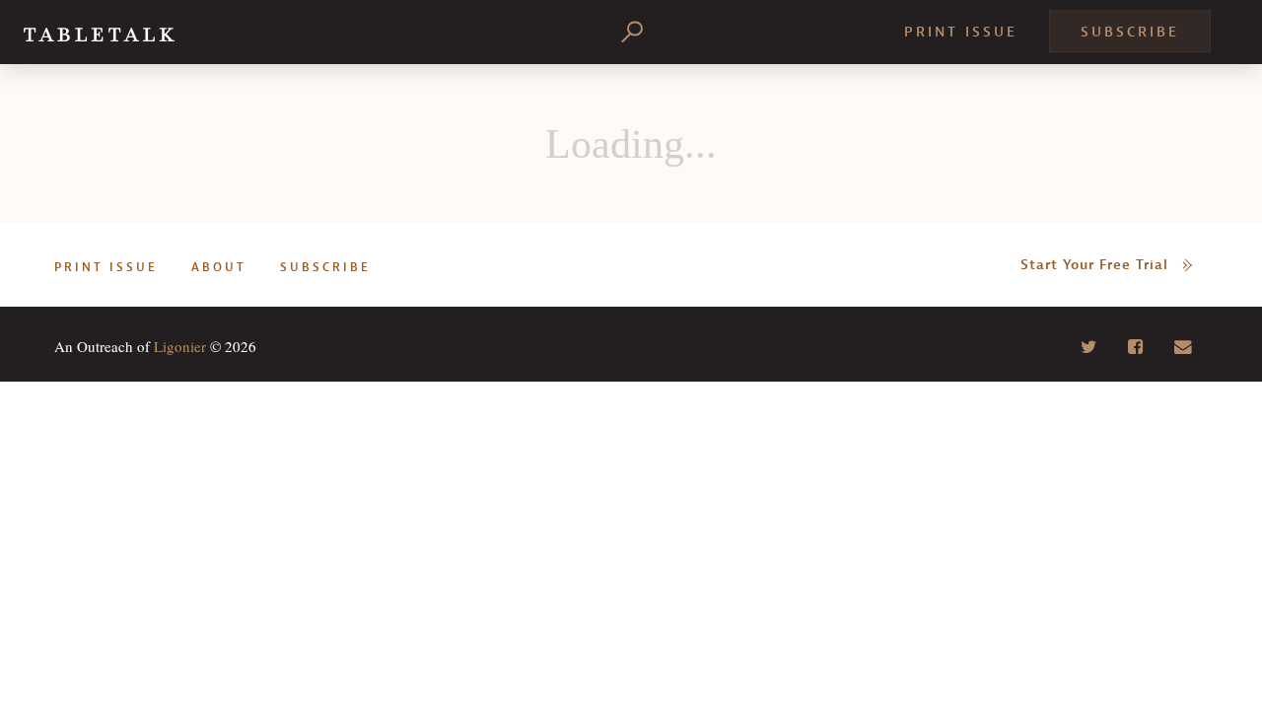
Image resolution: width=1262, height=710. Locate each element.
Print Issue (960, 32)
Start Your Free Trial (1094, 264)
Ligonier (180, 346)
